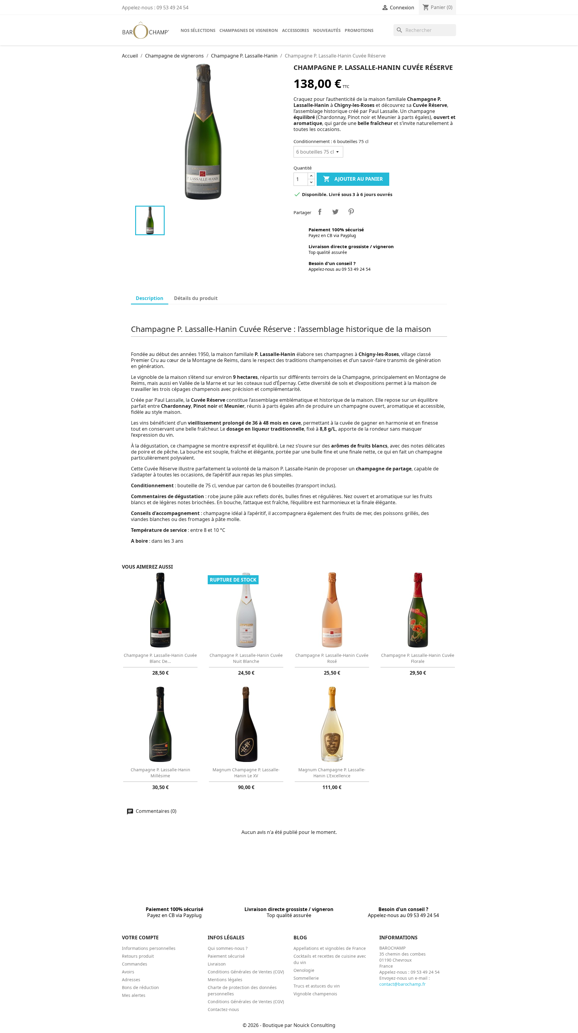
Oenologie (304, 970)
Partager (320, 212)
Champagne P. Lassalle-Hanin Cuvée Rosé (331, 658)
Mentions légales (225, 979)
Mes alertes (133, 995)
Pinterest (351, 212)
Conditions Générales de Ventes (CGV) (246, 972)
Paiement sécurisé (226, 956)
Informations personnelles (149, 948)
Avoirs (128, 972)
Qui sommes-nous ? (227, 948)
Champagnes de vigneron (248, 30)
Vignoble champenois (315, 994)
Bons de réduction (140, 987)
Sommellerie (306, 978)
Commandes (134, 964)
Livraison (217, 964)
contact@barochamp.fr (402, 984)
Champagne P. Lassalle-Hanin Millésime (160, 773)
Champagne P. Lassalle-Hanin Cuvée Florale (417, 658)
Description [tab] (149, 298)
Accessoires (295, 30)
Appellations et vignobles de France (330, 948)
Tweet (335, 212)
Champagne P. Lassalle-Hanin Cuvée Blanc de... (160, 658)
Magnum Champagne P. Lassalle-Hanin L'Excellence (331, 773)
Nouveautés (326, 30)
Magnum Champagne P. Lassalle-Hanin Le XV (246, 773)
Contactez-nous (223, 1009)
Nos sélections (198, 30)
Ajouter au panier (353, 179)
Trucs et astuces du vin (317, 986)
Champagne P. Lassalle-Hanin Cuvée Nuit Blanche (246, 658)
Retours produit (138, 956)
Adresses (131, 979)
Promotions (359, 30)
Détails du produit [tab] (196, 298)
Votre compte (140, 937)
